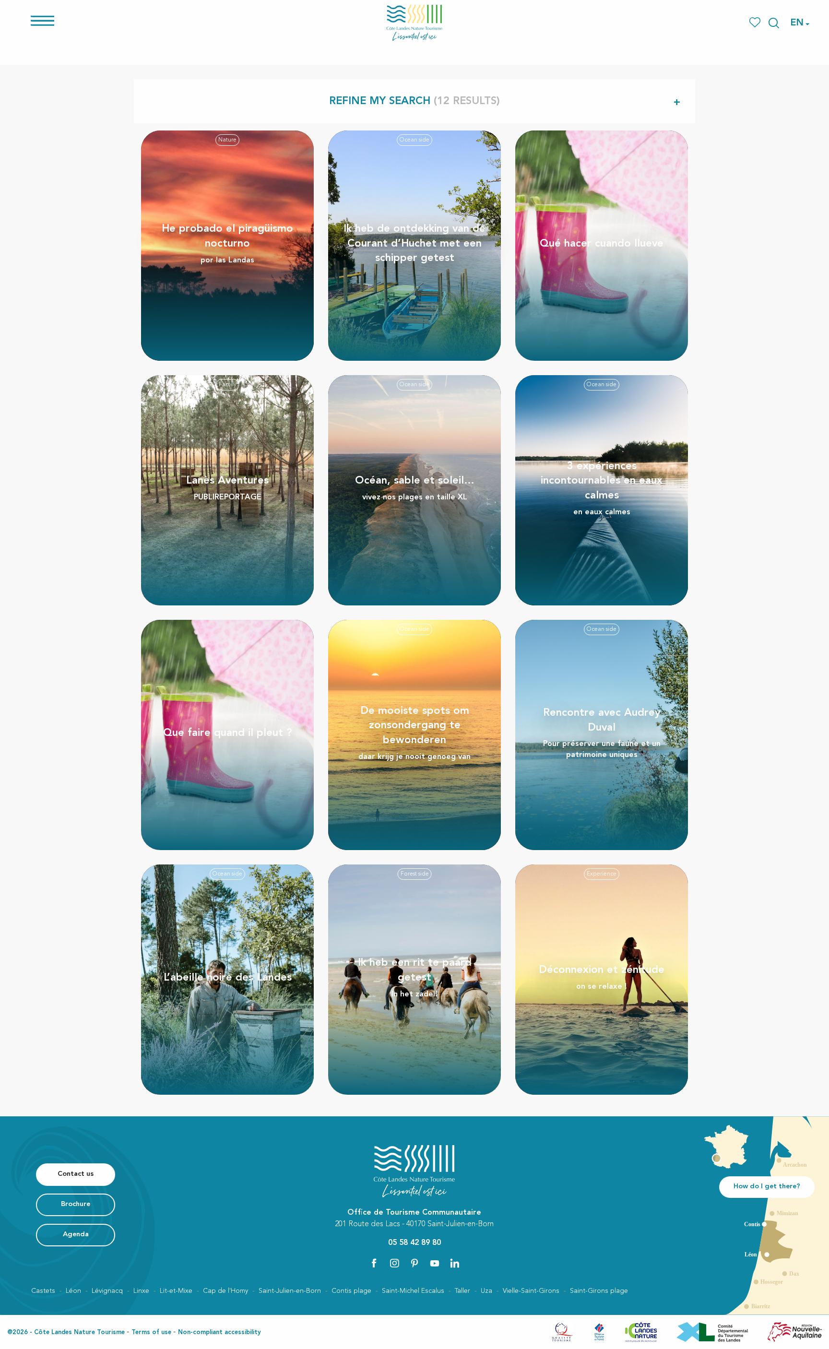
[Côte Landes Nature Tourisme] (414, 23)
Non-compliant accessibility (219, 1332)
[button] (774, 23)
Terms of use (151, 1332)
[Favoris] (755, 22)
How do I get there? (767, 1186)
